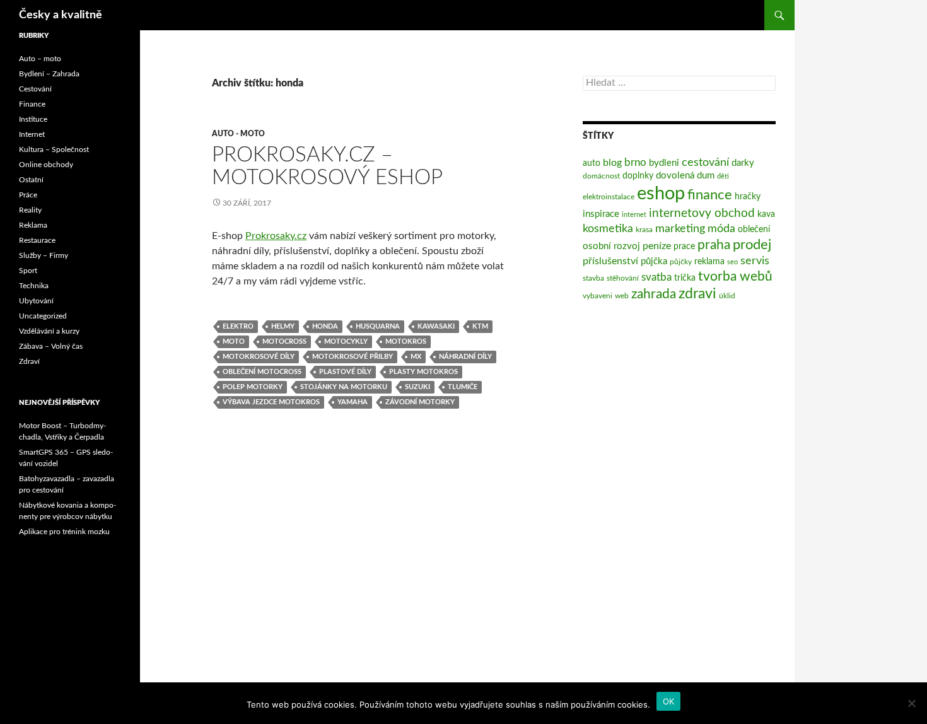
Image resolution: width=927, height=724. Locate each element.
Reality (30, 210)
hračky (748, 196)
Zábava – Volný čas (51, 346)
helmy (282, 326)
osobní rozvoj (611, 246)
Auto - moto (238, 133)
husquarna (378, 326)
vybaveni (597, 296)
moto (234, 341)
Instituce (33, 119)
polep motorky (253, 386)
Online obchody (46, 164)
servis (754, 261)
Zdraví (29, 361)
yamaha (352, 402)
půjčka (654, 261)
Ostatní (31, 180)
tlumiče (462, 386)
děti (723, 176)
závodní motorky (420, 402)
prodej (752, 245)
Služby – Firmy (43, 255)
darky (743, 163)
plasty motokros (423, 371)
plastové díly (345, 371)
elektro (238, 326)
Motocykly (346, 341)
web (622, 296)
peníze (657, 246)
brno (635, 162)
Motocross (284, 341)
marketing (680, 229)
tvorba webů (735, 276)
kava (766, 214)
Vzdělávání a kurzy (49, 331)
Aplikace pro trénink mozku (64, 531)
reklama (709, 261)
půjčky (681, 262)
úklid (727, 296)
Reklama (33, 225)
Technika (34, 285)
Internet (32, 134)
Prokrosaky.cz (275, 236)
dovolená (675, 175)
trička (685, 278)
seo (732, 262)
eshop (661, 193)
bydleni (664, 163)
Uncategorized (43, 316)
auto (591, 163)
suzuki (417, 386)
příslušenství (610, 261)
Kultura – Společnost (54, 149)
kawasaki (436, 326)
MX (416, 356)
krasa (644, 229)
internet (634, 214)
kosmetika (608, 229)
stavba (593, 278)
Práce (28, 195)
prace (684, 246)
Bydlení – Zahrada (49, 74)
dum (705, 175)
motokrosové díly (258, 356)
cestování (705, 162)
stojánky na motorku (343, 386)
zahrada (653, 294)
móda (721, 229)
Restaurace (37, 240)
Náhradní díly (465, 356)
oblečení (754, 229)
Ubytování (36, 301)
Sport (28, 270)
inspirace (601, 214)
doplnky (637, 176)
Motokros (405, 341)
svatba (656, 277)
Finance (32, 104)
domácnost (601, 176)
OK (669, 701)
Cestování (35, 89)
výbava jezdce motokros (271, 402)
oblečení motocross (262, 371)
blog (612, 163)
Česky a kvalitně (60, 15)
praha (713, 245)
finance (709, 195)
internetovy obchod (702, 213)
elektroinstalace (608, 197)
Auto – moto (40, 58)
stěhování (623, 278)
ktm (480, 326)
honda (325, 326)
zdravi (697, 293)
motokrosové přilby (352, 356)
